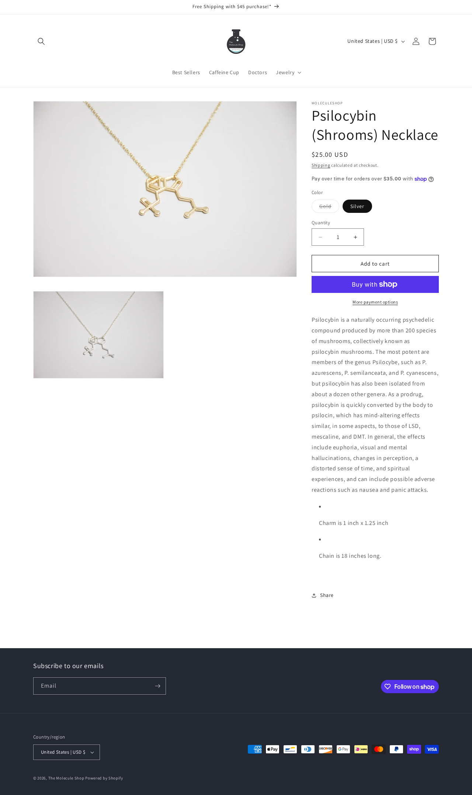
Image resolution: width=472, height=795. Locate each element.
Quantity (321, 223)
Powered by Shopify (104, 778)
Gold (329, 208)
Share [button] (327, 595)
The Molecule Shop (66, 778)
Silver (357, 206)
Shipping (321, 165)
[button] (41, 41)
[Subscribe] (157, 686)
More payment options (375, 302)
